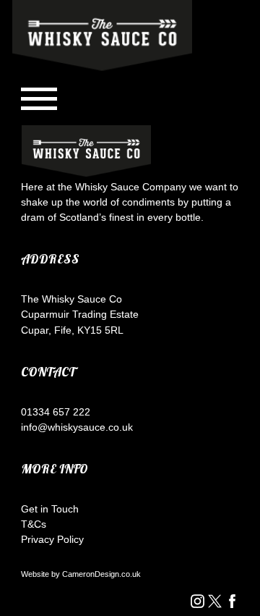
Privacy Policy (52, 539)
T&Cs (33, 524)
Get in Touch (50, 509)
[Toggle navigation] (39, 98)
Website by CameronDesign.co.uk (81, 574)
